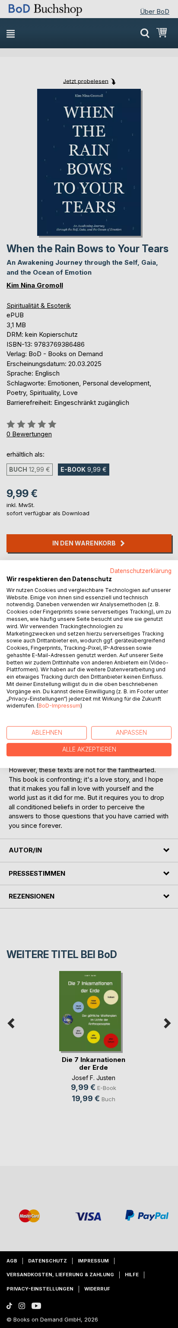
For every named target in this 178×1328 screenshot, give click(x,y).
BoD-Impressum (59, 706)
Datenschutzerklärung (141, 570)
